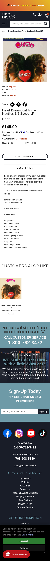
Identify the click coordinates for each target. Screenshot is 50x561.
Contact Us (25, 489)
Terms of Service (25, 507)
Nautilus (12, 89)
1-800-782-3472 (25, 342)
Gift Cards (25, 486)
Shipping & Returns (25, 496)
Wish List (25, 482)
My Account (25, 478)
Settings (24, 548)
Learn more (27, 534)
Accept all (24, 541)
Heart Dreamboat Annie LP (11, 306)
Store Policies (25, 500)
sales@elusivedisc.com (25, 466)
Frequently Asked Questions (25, 493)
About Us (25, 523)
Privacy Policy (25, 504)
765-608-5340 (25, 458)
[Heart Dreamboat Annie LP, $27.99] (10, 288)
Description (25, 167)
